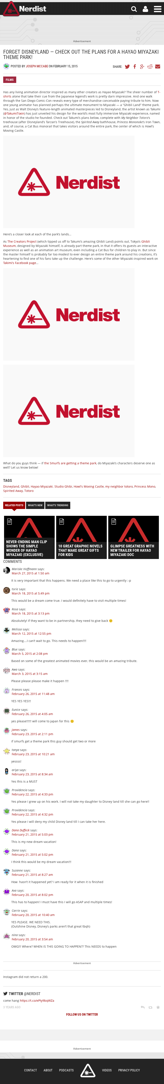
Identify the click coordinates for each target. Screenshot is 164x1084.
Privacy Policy (129, 1070)
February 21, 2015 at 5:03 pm (32, 834)
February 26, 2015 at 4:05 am (32, 714)
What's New (35, 505)
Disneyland (11, 486)
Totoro (29, 491)
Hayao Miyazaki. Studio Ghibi (51, 486)
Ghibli (25, 486)
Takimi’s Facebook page (19, 263)
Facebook (135, 66)
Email (157, 66)
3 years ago (11, 1007)
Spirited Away (13, 491)
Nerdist (24, 9)
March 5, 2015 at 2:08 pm (30, 654)
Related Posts (14, 505)
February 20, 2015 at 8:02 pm (32, 895)
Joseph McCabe (37, 66)
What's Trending (57, 505)
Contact (30, 1070)
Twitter (127, 66)
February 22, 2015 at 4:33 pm (32, 794)
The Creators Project (22, 241)
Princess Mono (144, 486)
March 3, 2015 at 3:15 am (30, 674)
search (134, 9)
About (48, 1070)
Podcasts (66, 1070)
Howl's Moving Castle (89, 486)
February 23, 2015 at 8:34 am (32, 774)
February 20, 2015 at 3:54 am (32, 939)
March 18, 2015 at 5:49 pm (31, 593)
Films (10, 79)
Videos (107, 1070)
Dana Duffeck (20, 830)
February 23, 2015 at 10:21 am (33, 754)
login (145, 9)
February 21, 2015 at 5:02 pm (32, 854)
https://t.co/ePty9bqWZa (37, 1000)
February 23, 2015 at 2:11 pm (32, 734)
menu (157, 9)
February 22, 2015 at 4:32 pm (32, 814)
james (16, 730)
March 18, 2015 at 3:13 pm (31, 613)
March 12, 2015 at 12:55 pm (31, 633)
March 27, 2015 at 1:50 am (30, 573)
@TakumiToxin (14, 113)
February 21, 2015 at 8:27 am (32, 875)
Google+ (142, 66)
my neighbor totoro (119, 486)
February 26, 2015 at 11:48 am (33, 694)
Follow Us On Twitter (82, 1014)
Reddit (150, 66)
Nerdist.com (87, 1070)
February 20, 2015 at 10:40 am (33, 915)
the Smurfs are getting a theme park (70, 463)
